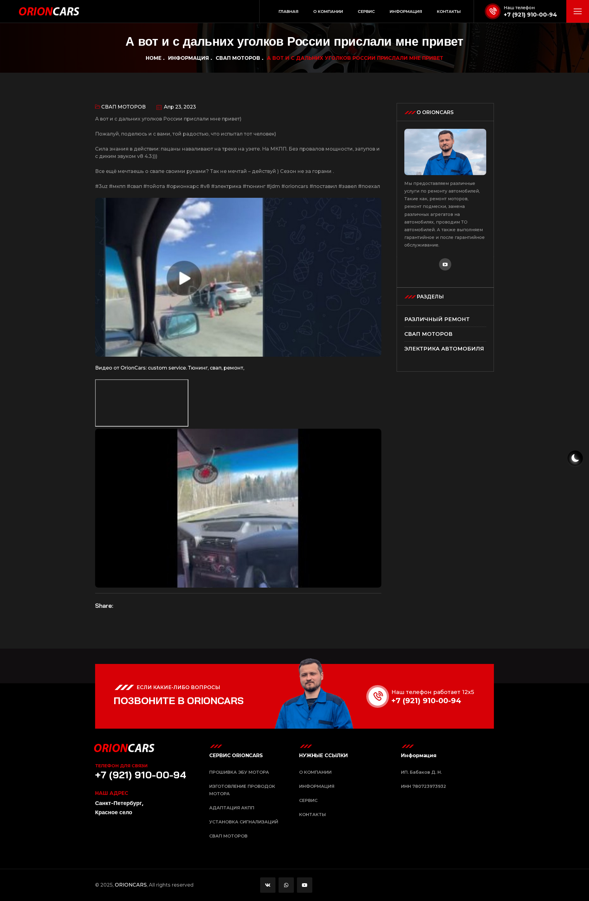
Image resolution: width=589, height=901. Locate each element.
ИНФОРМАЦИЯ (188, 58)
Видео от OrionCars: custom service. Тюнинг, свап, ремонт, (169, 368)
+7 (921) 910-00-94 (530, 14)
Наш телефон (519, 7)
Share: (104, 605)
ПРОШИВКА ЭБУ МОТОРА (239, 772)
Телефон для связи (121, 766)
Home (153, 58)
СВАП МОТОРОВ (238, 58)
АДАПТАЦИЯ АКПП (231, 808)
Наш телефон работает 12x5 (432, 692)
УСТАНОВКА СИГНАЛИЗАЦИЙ (243, 822)
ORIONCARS (131, 885)
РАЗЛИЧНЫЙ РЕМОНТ (437, 319)
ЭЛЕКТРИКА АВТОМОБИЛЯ (444, 349)
